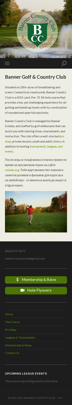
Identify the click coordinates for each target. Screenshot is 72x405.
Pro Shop (10, 329)
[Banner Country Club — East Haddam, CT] (36, 29)
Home (9, 314)
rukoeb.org (12, 170)
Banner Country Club (39, 397)
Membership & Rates (18, 345)
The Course (12, 322)
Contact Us (12, 353)
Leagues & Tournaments (20, 337)
